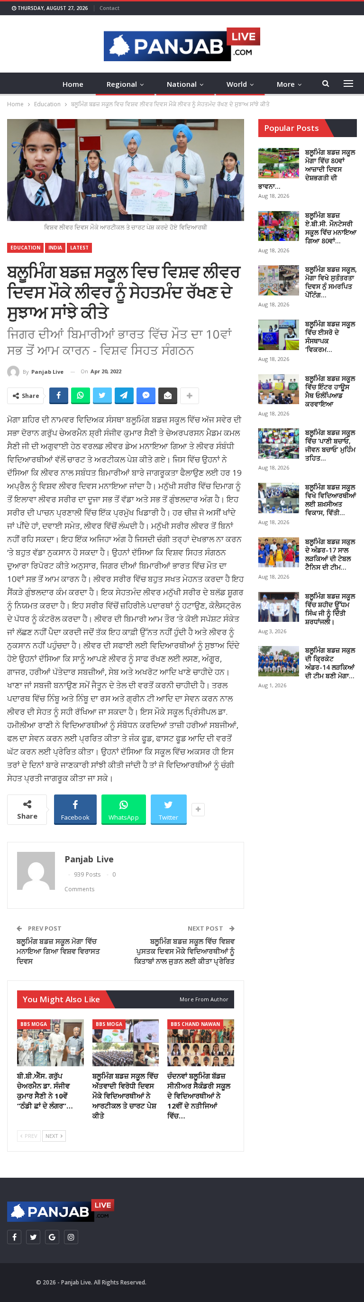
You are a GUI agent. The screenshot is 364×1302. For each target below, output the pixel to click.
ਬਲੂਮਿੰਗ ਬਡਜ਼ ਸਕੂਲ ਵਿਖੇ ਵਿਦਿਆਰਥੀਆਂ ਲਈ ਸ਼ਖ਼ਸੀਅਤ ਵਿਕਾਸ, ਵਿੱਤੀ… (330, 499)
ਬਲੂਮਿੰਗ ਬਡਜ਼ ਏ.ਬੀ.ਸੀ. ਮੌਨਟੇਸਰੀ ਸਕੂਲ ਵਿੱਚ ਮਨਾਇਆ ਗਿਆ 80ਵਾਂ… (330, 228)
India (55, 247)
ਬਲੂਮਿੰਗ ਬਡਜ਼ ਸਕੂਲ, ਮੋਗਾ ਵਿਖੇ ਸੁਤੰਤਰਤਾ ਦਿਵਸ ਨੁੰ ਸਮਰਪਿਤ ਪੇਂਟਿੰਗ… (331, 282)
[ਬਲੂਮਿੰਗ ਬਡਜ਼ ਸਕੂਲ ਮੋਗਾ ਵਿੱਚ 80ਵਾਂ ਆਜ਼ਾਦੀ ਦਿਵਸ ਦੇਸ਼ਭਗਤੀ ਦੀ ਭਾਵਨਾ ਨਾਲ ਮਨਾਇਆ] (278, 163)
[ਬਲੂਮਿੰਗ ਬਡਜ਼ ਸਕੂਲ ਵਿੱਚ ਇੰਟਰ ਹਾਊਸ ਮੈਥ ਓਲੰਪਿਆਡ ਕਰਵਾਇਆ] (278, 389)
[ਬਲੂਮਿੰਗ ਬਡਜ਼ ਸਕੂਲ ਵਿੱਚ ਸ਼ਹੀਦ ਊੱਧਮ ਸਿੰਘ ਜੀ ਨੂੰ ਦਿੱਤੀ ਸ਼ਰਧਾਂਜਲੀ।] (278, 607)
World (237, 84)
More (286, 84)
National (182, 84)
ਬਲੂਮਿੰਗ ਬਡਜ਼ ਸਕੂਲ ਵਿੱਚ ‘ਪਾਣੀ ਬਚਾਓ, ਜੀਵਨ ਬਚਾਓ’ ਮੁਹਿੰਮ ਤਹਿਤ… (330, 445)
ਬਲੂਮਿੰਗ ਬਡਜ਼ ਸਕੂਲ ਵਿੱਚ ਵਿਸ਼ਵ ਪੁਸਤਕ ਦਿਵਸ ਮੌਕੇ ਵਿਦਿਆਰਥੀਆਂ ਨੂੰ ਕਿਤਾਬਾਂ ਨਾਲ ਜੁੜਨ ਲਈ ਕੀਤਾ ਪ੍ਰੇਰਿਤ (184, 951)
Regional (122, 84)
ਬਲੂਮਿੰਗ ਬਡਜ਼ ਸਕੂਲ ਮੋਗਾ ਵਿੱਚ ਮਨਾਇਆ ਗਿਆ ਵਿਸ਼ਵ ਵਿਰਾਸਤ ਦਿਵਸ (58, 951)
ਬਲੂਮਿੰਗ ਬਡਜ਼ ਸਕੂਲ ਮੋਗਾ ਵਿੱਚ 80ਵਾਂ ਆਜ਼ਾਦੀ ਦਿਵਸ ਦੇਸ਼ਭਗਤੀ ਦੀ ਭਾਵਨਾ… (306, 169)
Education (25, 247)
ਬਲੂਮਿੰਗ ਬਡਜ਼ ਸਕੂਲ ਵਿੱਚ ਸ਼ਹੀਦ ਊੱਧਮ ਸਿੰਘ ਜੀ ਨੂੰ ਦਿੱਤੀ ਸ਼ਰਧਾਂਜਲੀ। (330, 608)
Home (73, 84)
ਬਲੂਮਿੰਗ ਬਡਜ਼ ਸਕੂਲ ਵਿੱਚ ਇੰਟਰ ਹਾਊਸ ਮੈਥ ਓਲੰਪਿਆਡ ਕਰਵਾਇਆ (330, 391)
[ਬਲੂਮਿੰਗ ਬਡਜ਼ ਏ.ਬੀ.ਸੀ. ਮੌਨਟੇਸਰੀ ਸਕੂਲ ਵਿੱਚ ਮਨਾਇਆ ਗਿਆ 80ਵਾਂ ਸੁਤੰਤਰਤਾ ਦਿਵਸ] (278, 226)
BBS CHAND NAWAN (195, 1024)
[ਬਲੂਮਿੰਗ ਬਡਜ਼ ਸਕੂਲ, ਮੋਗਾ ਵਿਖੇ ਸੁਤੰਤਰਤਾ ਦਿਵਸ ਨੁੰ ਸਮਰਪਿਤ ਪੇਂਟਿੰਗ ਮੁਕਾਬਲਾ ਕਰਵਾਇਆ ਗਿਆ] (278, 280)
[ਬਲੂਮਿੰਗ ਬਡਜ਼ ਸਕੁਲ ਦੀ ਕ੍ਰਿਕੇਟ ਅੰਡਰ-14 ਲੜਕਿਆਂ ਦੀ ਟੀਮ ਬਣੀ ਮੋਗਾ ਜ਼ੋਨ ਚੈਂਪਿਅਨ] (278, 661)
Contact (109, 7)
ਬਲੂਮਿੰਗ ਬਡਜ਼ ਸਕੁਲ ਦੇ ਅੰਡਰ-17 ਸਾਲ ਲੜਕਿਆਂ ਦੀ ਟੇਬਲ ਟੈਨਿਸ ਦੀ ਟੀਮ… (330, 554)
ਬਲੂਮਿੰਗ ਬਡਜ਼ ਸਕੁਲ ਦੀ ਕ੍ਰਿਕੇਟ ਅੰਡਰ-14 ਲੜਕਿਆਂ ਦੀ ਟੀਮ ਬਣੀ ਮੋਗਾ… (330, 663)
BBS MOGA (33, 1024)
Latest (79, 247)
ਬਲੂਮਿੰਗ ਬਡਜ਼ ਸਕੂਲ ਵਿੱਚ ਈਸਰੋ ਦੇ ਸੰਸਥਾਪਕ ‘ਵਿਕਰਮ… (330, 336)
